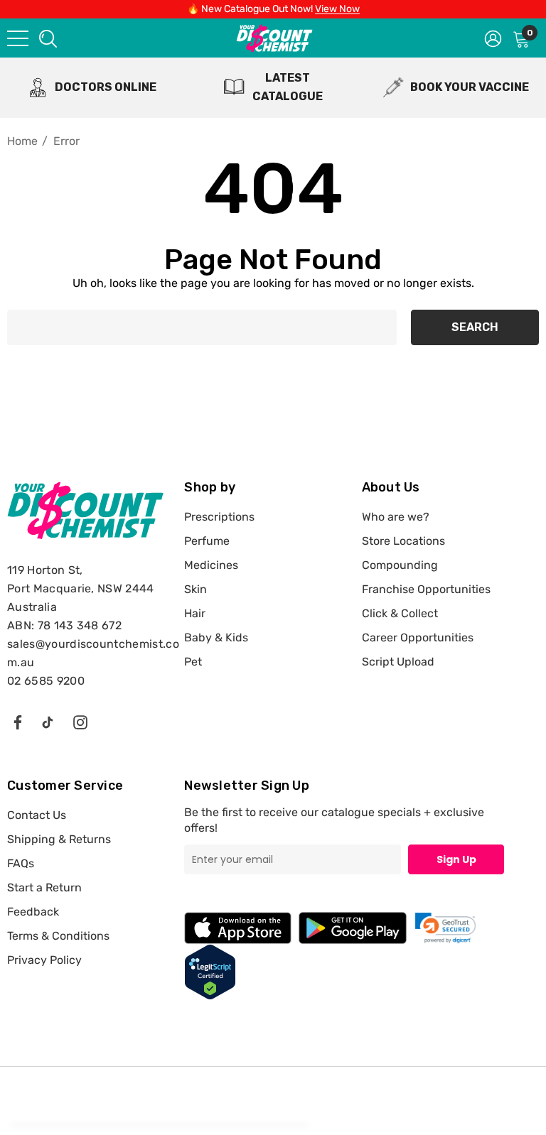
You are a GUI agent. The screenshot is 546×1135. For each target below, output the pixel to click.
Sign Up (456, 859)
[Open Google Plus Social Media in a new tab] (48, 722)
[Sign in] (493, 37)
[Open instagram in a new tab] (80, 722)
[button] (446, 928)
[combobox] (46, 38)
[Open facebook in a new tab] (17, 722)
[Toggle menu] (17, 38)
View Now (337, 9)
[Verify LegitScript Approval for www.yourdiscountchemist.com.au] (210, 971)
